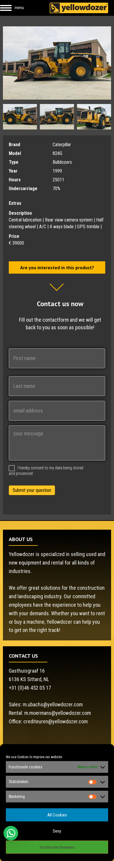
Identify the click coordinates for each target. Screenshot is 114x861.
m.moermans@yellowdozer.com (57, 713)
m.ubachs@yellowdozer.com (53, 704)
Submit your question (32, 490)
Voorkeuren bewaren (57, 847)
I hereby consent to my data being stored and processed (46, 471)
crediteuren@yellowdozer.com (55, 721)
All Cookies (57, 815)
